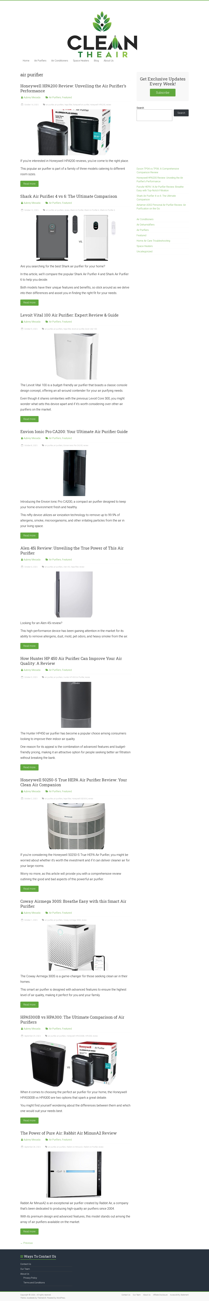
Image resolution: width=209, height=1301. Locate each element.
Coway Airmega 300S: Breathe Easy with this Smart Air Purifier (73, 904)
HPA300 (88, 1036)
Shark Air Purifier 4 (91, 210)
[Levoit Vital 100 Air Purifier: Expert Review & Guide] (75, 335)
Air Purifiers (40, 60)
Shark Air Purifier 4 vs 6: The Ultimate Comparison (68, 196)
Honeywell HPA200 (97, 105)
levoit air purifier (78, 329)
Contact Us (25, 1264)
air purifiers (59, 105)
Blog (96, 60)
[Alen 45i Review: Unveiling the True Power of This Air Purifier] (75, 572)
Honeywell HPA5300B (75, 1036)
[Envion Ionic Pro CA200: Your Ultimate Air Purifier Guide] (75, 451)
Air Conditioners (59, 60)
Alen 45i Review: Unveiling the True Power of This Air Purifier (72, 550)
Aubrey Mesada (32, 97)
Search (140, 107)
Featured (67, 97)
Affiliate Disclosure (160, 1295)
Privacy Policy (30, 1278)
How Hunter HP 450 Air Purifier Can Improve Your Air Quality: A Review (71, 661)
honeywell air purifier (81, 105)
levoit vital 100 (91, 329)
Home (26, 60)
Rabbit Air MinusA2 (75, 1147)
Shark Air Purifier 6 (107, 210)
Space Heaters (81, 60)
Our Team (25, 1269)
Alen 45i (66, 567)
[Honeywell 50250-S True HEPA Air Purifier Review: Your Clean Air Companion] (75, 804)
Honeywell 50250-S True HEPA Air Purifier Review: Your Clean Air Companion (73, 782)
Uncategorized (144, 251)
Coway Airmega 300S (72, 920)
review (108, 105)
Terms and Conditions (34, 1282)
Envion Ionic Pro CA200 (72, 445)
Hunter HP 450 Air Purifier (73, 677)
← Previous (26, 1243)
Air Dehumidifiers (146, 224)
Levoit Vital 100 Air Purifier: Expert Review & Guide (69, 315)
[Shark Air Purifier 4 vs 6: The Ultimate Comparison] (75, 216)
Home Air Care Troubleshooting (153, 240)
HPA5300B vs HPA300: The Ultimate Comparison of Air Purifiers (72, 1019)
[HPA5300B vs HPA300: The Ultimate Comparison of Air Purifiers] (75, 1042)
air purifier (50, 105)
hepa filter (68, 105)
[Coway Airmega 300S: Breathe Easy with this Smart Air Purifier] (75, 926)
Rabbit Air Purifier (91, 1147)
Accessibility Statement (179, 1295)
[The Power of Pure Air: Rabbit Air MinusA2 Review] (75, 1153)
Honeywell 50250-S (79, 799)
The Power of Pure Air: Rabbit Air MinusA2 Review (68, 1133)
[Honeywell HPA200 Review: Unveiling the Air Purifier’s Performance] (75, 110)
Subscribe (162, 92)
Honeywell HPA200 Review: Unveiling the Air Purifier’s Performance (73, 88)
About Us (109, 60)
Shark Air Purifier (76, 210)
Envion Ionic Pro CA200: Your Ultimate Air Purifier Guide (74, 431)
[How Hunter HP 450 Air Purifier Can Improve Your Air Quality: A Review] (75, 683)
